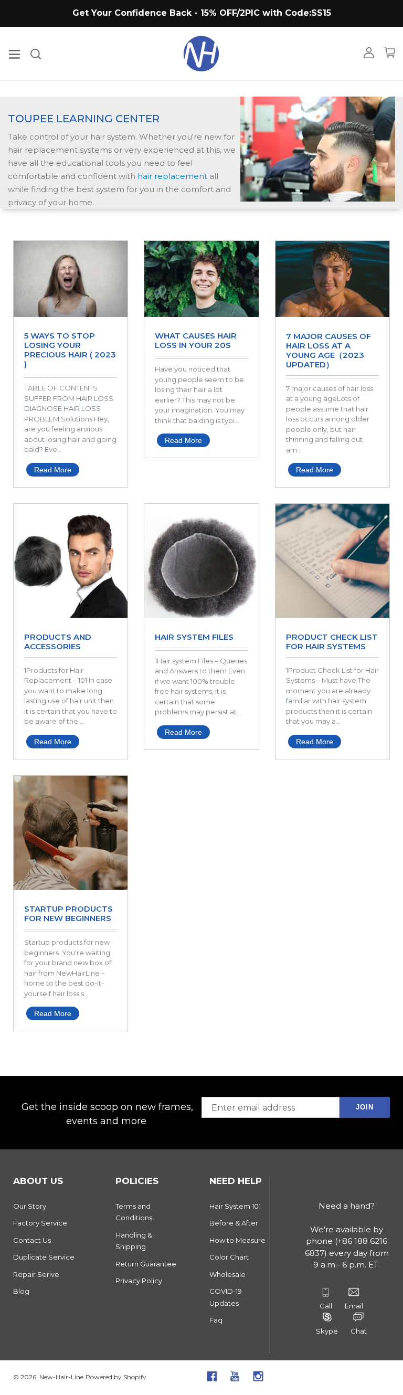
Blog (21, 1291)
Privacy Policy (138, 1280)
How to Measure (237, 1240)
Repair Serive (36, 1274)
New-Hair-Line (61, 1377)
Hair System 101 (235, 1206)
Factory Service (40, 1223)
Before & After (233, 1223)
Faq (215, 1320)
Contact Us (32, 1240)
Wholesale (227, 1274)
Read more (52, 470)
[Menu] (14, 53)
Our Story (29, 1206)
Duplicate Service (44, 1257)
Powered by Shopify (116, 1377)
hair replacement (172, 176)
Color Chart (229, 1257)
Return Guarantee (145, 1264)
